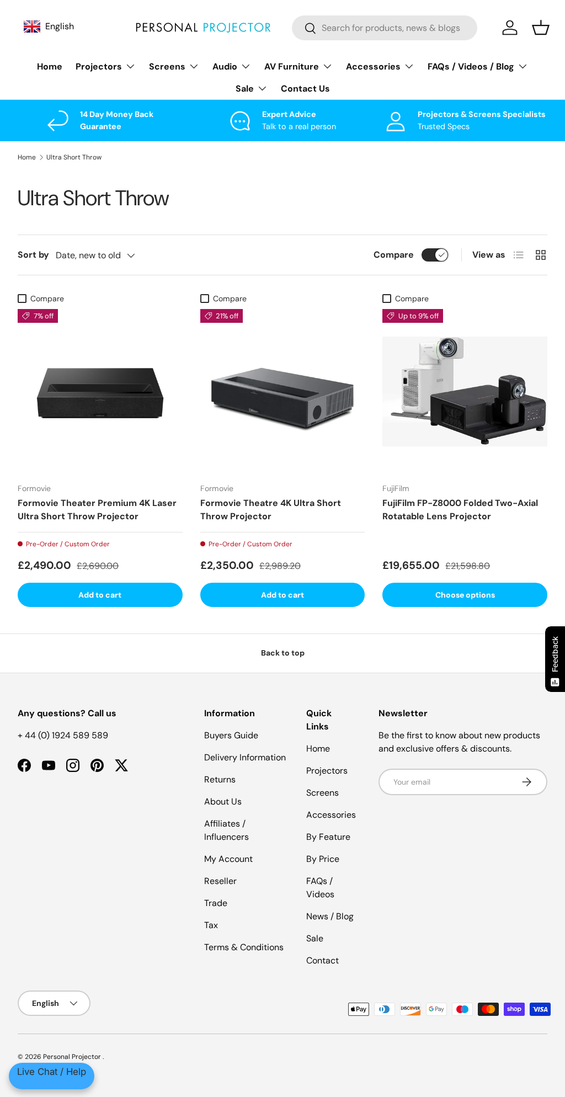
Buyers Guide (231, 735)
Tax (211, 925)
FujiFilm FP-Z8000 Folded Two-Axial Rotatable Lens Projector (460, 509)
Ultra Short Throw (74, 157)
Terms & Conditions (244, 947)
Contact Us (305, 88)
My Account (228, 859)
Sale (314, 938)
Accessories (331, 815)
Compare (394, 254)
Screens (322, 792)
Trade (215, 903)
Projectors (327, 770)
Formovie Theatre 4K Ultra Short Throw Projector (270, 509)
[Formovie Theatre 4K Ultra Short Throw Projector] (282, 391)
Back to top (283, 653)
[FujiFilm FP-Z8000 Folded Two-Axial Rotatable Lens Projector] (464, 391)
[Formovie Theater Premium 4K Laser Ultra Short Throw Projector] (100, 391)
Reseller (220, 881)
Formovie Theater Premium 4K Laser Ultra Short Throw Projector (97, 509)
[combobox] (384, 27)
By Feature (328, 837)
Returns (220, 779)
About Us (223, 801)
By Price (322, 859)
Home (49, 66)
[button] (541, 27)
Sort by (33, 254)
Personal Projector (73, 1056)
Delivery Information (245, 757)
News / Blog (330, 916)
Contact (322, 960)
